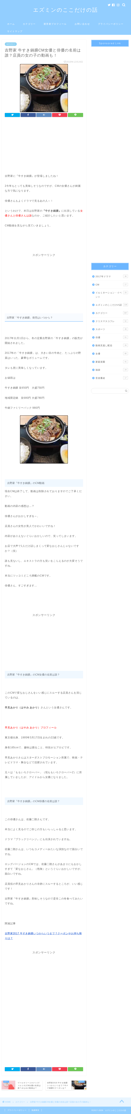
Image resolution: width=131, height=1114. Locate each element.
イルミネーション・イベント (111, 295)
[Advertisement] (44, 146)
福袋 (111, 370)
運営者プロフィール (55, 23)
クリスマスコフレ (111, 321)
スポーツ (111, 329)
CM (111, 285)
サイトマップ (15, 31)
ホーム (11, 23)
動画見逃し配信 (111, 345)
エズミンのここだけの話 (65, 9)
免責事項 (35, 1110)
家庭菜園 (111, 362)
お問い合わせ (82, 23)
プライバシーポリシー (110, 23)
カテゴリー (29, 23)
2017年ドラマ (111, 276)
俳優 (111, 337)
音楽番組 (111, 378)
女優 (111, 354)
